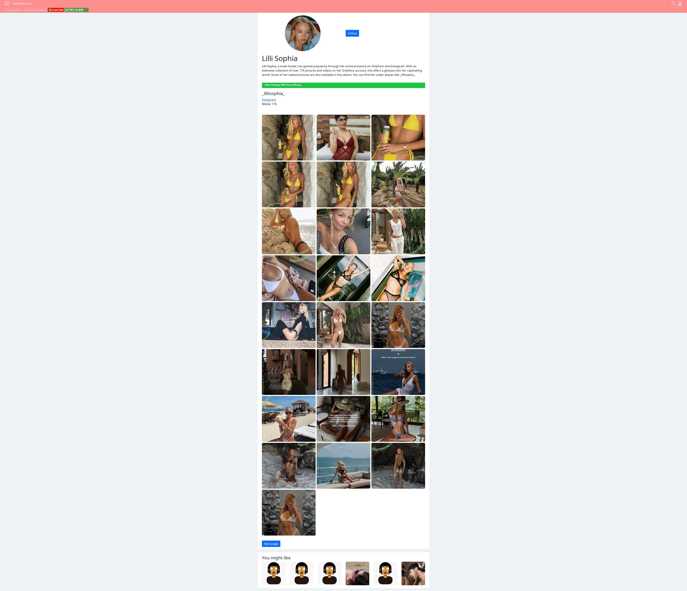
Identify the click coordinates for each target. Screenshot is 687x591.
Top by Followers (35, 10)
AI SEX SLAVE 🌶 (76, 10)
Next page (271, 544)
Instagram (269, 100)
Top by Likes (13, 10)
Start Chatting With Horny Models (283, 85)
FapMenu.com (22, 4)
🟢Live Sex (55, 10)
